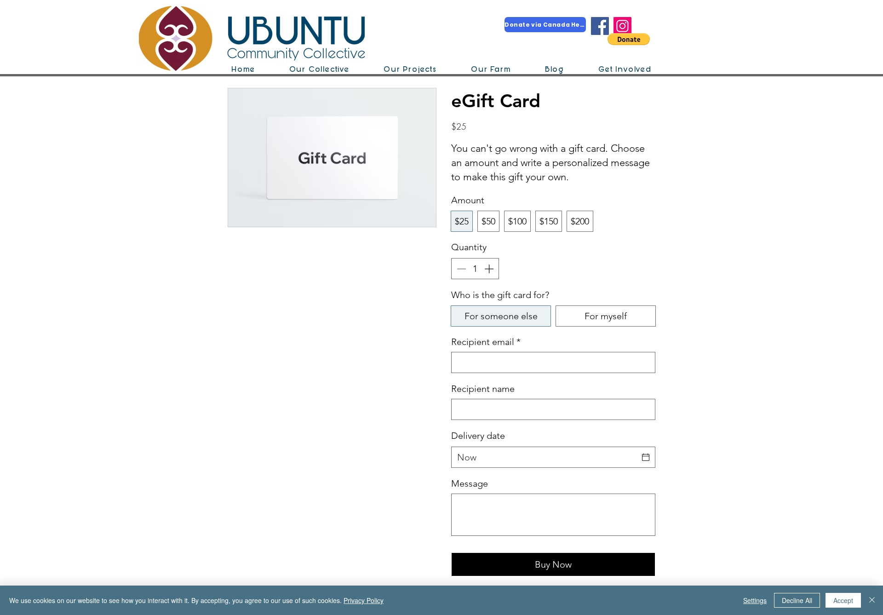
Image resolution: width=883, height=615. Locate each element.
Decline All (797, 600)
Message (469, 483)
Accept (843, 600)
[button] (629, 39)
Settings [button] (755, 600)
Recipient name (483, 388)
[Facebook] (600, 26)
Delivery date (478, 435)
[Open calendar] (645, 457)
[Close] (871, 600)
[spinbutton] (475, 269)
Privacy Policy (364, 600)
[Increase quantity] (490, 269)
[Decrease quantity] (460, 269)
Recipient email (486, 341)
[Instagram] (622, 26)
